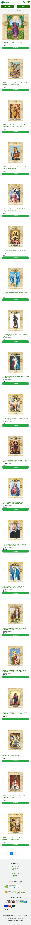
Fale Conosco (15, 869)
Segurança (15, 868)
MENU (23, 6)
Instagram (16, 876)
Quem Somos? (15, 866)
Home (2, 10)
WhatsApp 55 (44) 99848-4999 (16, 873)
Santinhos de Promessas (11, 10)
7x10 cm (20, 10)
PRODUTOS (7, 6)
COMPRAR (15, 48)
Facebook (16, 875)
